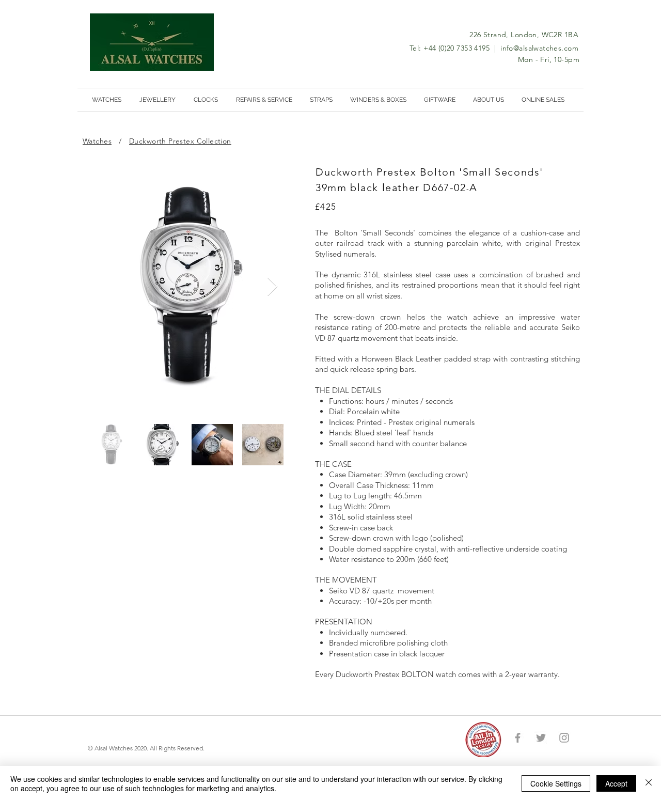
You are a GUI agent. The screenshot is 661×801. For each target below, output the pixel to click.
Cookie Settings (555, 783)
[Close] (648, 783)
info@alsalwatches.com (539, 48)
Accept (616, 783)
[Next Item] (272, 287)
